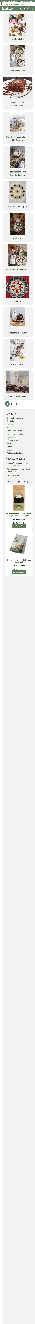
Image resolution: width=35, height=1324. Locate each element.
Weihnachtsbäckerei (15, 453)
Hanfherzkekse (17, 39)
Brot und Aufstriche (15, 418)
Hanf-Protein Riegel (17, 396)
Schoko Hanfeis (17, 364)
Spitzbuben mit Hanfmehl (17, 269)
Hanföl (9, 427)
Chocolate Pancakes (17, 332)
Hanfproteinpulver (14, 431)
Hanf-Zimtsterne (17, 238)
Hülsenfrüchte (12, 440)
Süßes (9, 450)
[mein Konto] (21, 9)
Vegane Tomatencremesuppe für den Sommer (19, 464)
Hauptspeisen (12, 437)
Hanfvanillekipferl (18, 70)
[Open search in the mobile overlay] (28, 8)
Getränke (10, 421)
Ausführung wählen (18, 526)
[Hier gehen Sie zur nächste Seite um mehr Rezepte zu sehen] (26, 404)
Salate (9, 443)
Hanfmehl (11, 424)
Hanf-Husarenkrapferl (17, 206)
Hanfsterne (17, 301)
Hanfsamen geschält (15, 434)
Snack (9, 446)
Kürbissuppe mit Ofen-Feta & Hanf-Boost (18, 470)
